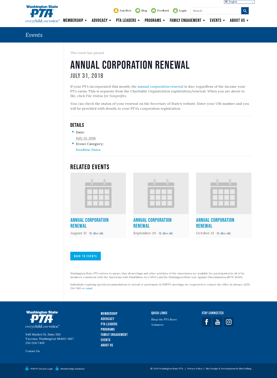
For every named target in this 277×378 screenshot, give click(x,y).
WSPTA (42, 14)
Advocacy (100, 20)
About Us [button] (237, 20)
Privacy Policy (194, 368)
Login (182, 10)
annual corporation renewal (160, 86)
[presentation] (98, 193)
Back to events (85, 256)
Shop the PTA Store (164, 319)
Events (215, 20)
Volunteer (157, 324)
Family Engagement (185, 20)
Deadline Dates (88, 150)
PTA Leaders (126, 20)
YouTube (217, 322)
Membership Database (72, 368)
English (232, 1)
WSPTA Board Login (41, 368)
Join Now (125, 10)
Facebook (206, 322)
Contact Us (32, 351)
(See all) (98, 233)
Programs (153, 20)
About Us (107, 345)
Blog (144, 10)
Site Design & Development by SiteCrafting (229, 368)
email (89, 288)
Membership (73, 20)
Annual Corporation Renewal (89, 223)
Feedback (163, 10)
